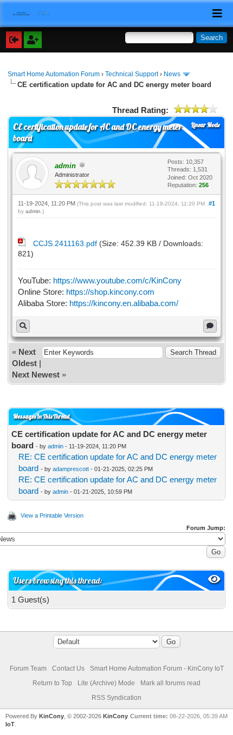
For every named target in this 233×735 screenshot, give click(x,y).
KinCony (51, 716)
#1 (212, 203)
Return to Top (52, 683)
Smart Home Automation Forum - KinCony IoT (157, 668)
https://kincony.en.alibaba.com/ (123, 303)
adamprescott (71, 469)
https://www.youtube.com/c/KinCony (117, 280)
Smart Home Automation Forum (54, 74)
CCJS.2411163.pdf (65, 243)
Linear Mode (205, 125)
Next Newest (36, 374)
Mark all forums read (170, 683)
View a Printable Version (52, 515)
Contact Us (68, 668)
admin (33, 211)
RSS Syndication (116, 697)
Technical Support (131, 74)
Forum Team (28, 668)
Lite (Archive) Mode (106, 683)
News (172, 74)
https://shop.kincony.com (110, 291)
